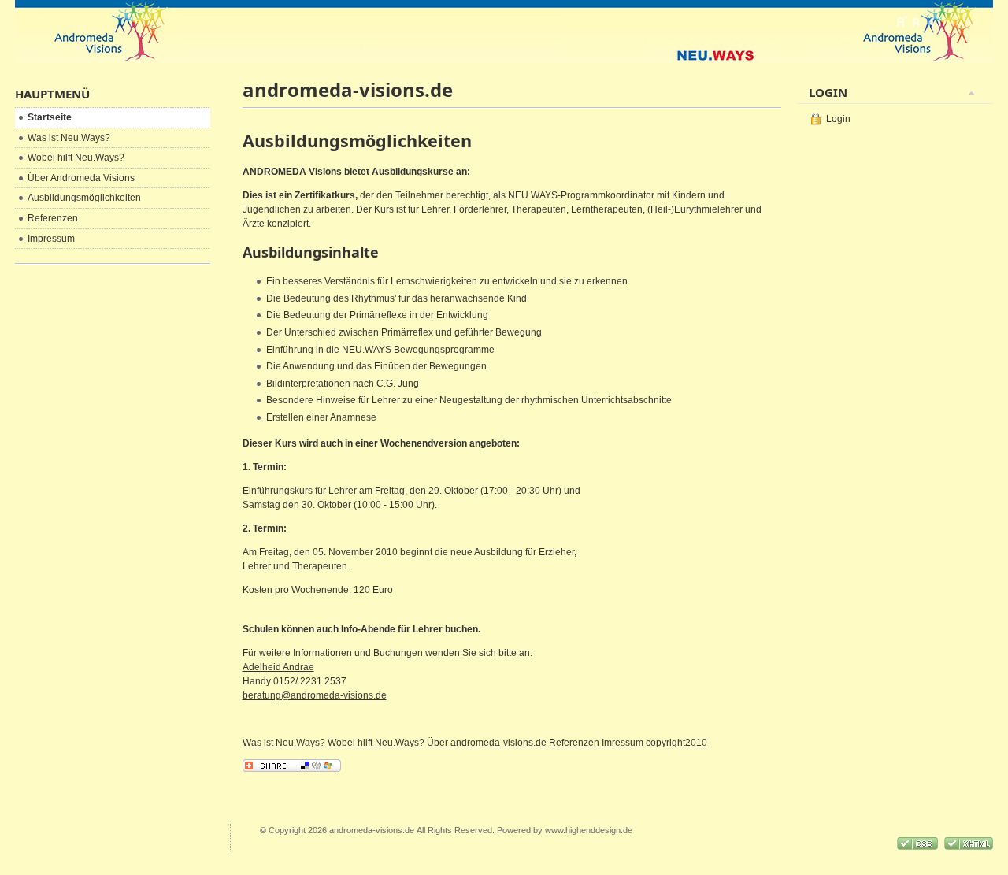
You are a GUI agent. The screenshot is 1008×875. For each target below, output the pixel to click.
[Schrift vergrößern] (901, 21)
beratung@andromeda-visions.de (315, 695)
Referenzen (575, 742)
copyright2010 (676, 742)
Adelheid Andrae (278, 667)
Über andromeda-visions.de (488, 742)
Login (838, 118)
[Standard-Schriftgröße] (916, 21)
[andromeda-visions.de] (101, 31)
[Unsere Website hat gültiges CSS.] (918, 846)
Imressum (622, 742)
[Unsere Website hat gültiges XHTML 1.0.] (968, 846)
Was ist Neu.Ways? (284, 742)
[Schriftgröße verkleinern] (931, 21)
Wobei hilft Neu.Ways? (376, 742)
